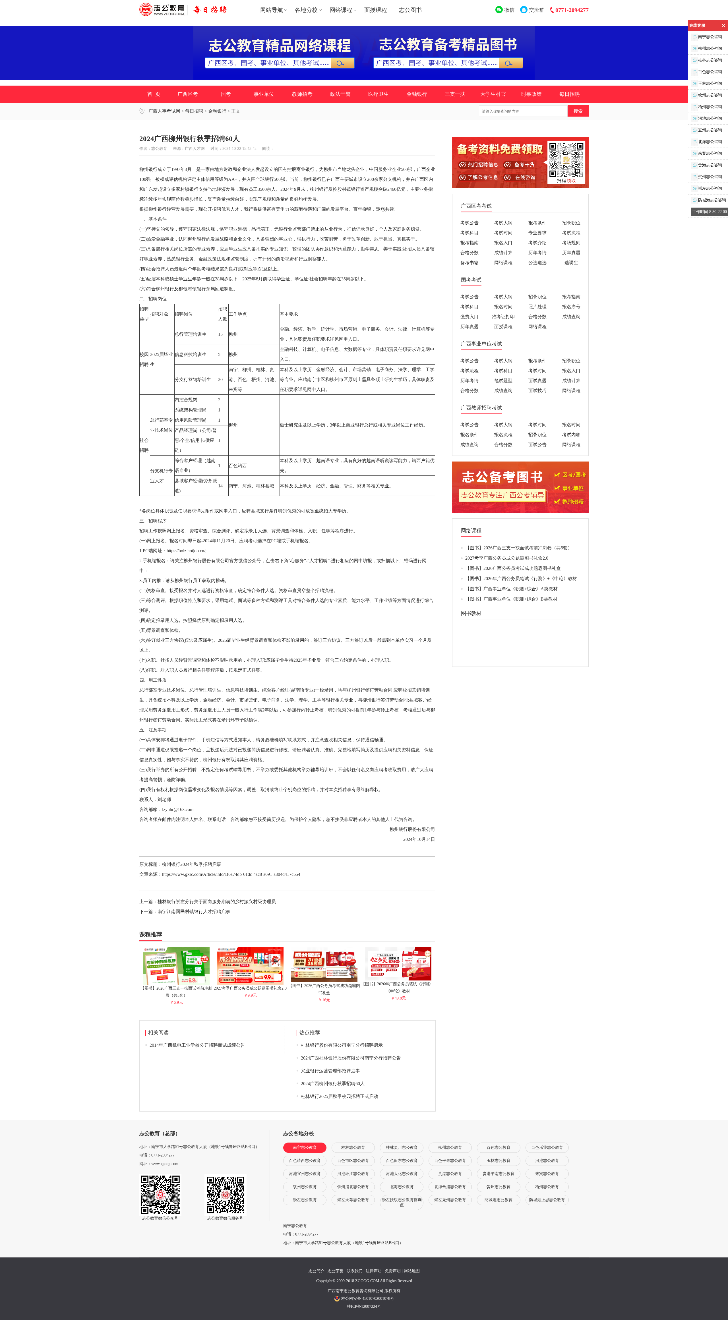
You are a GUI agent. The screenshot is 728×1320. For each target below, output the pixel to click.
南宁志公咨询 (710, 37)
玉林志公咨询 (710, 83)
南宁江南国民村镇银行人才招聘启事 (194, 911)
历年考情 (537, 252)
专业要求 (537, 232)
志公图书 (410, 10)
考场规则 (571, 242)
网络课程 (503, 262)
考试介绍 (537, 242)
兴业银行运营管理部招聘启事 (330, 1070)
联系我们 (355, 1271)
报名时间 (503, 306)
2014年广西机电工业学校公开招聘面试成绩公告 (197, 1045)
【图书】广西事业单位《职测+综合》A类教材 (511, 588)
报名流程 (503, 434)
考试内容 (571, 434)
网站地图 (412, 1271)
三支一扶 (455, 94)
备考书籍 (469, 262)
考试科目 (469, 232)
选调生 (571, 262)
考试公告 (469, 222)
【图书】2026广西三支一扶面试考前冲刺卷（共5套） (176, 992)
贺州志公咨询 (710, 177)
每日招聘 (569, 94)
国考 (226, 94)
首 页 (153, 94)
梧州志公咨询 (710, 107)
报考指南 (469, 242)
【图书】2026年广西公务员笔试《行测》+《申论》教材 (398, 987)
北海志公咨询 (710, 142)
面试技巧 (537, 390)
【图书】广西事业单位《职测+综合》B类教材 (511, 599)
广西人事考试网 (164, 111)
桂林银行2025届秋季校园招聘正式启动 (339, 1096)
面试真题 (537, 380)
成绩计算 (503, 252)
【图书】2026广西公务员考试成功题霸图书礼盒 (324, 989)
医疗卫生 (378, 94)
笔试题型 (503, 380)
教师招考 (302, 94)
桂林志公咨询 (710, 60)
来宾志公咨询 (710, 153)
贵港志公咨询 (710, 165)
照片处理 (537, 306)
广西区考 (187, 94)
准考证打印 (503, 316)
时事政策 (531, 94)
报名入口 (503, 242)
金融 (160, 239)
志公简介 (316, 1271)
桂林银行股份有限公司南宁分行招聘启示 (342, 1045)
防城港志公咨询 (712, 200)
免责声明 (393, 1271)
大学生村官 (493, 94)
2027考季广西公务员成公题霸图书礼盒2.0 (506, 558)
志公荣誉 (336, 1271)
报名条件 (469, 434)
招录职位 (571, 222)
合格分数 (469, 252)
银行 (169, 288)
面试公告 (537, 444)
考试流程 (571, 232)
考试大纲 (503, 222)
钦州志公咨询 (710, 95)
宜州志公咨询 (710, 130)
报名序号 (571, 306)
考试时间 (503, 232)
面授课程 (375, 10)
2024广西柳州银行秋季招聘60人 (333, 1083)
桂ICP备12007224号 (364, 1306)
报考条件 (537, 222)
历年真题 (571, 252)
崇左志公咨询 (710, 188)
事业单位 (264, 94)
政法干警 (340, 94)
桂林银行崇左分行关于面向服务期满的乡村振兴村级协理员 (217, 901)
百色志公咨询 (710, 72)
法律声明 (374, 1271)
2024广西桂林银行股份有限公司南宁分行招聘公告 (351, 1058)
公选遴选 (537, 262)
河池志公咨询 (710, 118)
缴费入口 (469, 316)
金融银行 (417, 94)
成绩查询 (571, 316)
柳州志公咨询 (710, 48)
